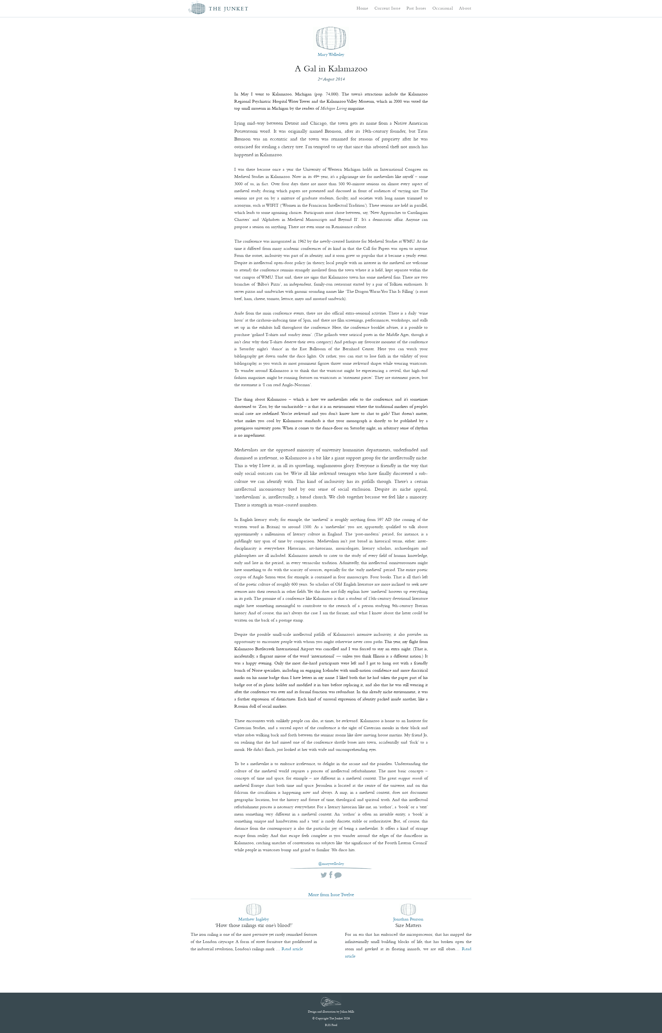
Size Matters (408, 925)
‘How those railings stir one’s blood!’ (254, 925)
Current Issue (387, 8)
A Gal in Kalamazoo (331, 68)
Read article (292, 948)
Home (362, 8)
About (465, 8)
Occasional (442, 8)
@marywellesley (331, 864)
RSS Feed (331, 1025)
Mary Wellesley (331, 54)
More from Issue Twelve (331, 894)
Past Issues (416, 8)
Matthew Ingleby (253, 919)
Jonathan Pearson (408, 919)
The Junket (229, 9)
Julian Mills (347, 1011)
